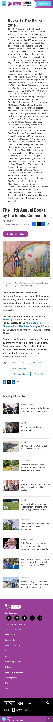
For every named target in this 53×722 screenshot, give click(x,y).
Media (23, 480)
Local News (25, 423)
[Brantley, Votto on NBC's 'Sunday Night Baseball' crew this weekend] (11, 485)
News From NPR (27, 404)
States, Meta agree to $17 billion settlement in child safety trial (35, 409)
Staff (7, 688)
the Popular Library (19, 374)
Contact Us (9, 656)
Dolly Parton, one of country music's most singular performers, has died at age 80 (34, 546)
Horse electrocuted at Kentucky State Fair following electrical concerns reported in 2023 (35, 562)
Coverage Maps (11, 678)
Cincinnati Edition (18, 368)
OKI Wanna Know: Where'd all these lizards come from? (34, 447)
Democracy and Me (13, 661)
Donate (44, 4)
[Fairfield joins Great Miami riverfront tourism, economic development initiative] (11, 465)
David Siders (40, 374)
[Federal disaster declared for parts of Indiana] (11, 427)
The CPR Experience (13, 629)
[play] (4, 719)
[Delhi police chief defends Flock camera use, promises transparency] (11, 524)
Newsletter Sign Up (12, 645)
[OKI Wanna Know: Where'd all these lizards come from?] (11, 446)
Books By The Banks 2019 (25, 22)
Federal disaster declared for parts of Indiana (33, 428)
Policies (8, 667)
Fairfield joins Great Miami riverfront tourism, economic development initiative (33, 467)
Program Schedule (12, 640)
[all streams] (49, 719)
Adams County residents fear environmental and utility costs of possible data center (34, 584)
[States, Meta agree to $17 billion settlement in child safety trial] (11, 408)
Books (13, 363)
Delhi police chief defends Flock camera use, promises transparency (35, 526)
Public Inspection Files (14, 672)
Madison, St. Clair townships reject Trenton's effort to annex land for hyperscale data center (34, 506)
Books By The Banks (32, 363)
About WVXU (10, 635)
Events (7, 651)
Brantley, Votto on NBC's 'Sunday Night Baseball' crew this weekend (35, 487)
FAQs (7, 683)
